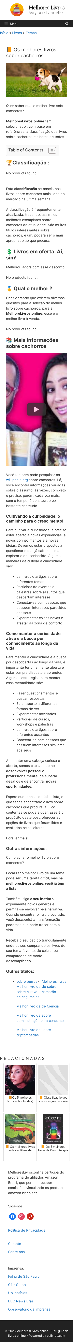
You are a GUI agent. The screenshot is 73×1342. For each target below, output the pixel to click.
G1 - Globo (17, 1285)
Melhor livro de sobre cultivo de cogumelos (28, 992)
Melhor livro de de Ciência (37, 1006)
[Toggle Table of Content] (50, 150)
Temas (31, 33)
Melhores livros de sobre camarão (54, 986)
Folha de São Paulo (24, 1276)
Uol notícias (17, 1293)
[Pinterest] (30, 1216)
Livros (17, 33)
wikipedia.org (17, 480)
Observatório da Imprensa (29, 1309)
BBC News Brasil (21, 1301)
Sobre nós (16, 1252)
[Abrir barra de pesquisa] (67, 23)
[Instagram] (21, 1216)
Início (4, 33)
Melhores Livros (47, 7)
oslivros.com (56, 1336)
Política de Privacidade (26, 1230)
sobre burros (26, 981)
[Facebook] (12, 1216)
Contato (14, 1244)
